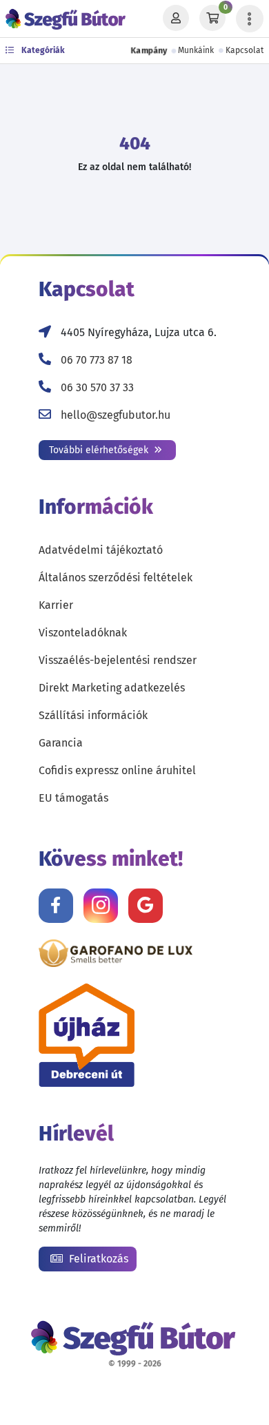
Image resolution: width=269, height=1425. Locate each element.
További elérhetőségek (100, 450)
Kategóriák (42, 50)
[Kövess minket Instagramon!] (100, 905)
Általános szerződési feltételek (115, 577)
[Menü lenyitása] (249, 18)
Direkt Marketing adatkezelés (112, 687)
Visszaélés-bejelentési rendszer (118, 660)
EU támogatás (73, 797)
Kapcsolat (244, 50)
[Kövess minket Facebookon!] (56, 905)
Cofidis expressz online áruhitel (117, 770)
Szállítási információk (93, 715)
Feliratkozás (97, 1258)
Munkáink (196, 50)
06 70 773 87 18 (96, 359)
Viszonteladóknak (83, 632)
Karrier (56, 605)
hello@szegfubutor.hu (115, 415)
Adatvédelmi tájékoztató (101, 550)
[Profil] (176, 18)
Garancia (61, 742)
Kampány (149, 50)
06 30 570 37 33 (97, 387)
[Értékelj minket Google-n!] (145, 905)
